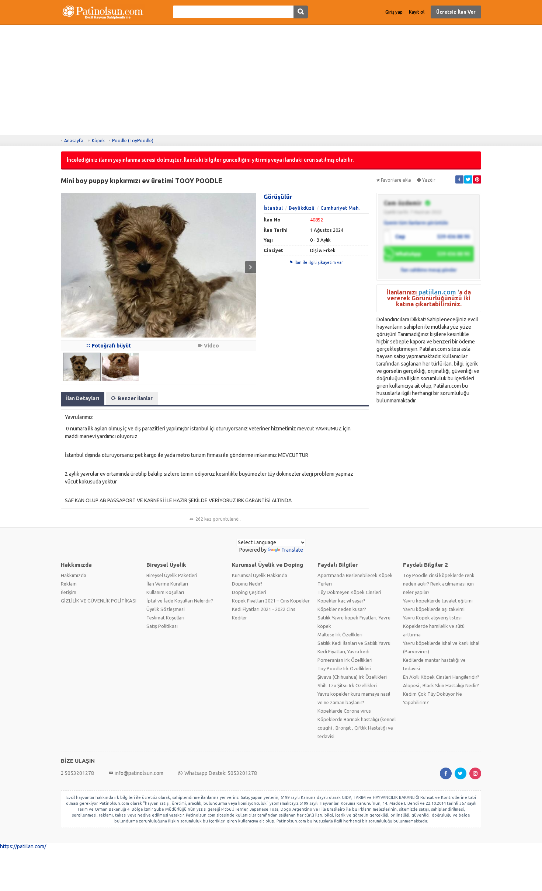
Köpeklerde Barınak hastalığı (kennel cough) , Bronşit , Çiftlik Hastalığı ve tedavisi (356, 728)
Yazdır (428, 180)
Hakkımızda (73, 575)
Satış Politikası (162, 626)
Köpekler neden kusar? (341, 609)
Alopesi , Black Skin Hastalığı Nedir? (441, 685)
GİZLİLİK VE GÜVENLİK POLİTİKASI (98, 600)
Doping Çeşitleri (249, 592)
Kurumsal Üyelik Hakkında (259, 575)
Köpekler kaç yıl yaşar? (341, 600)
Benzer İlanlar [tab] (135, 398)
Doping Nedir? (247, 583)
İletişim (68, 592)
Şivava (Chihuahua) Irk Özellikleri (352, 676)
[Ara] (300, 12)
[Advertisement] (271, 80)
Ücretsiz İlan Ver (456, 11)
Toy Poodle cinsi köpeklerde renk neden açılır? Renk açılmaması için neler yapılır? (439, 584)
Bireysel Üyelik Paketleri (171, 575)
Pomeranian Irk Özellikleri (344, 660)
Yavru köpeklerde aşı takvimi (434, 609)
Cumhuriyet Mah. (339, 207)
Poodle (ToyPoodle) (132, 140)
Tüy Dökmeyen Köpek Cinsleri (349, 592)
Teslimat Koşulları (165, 617)
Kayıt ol (416, 12)
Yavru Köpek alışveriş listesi (432, 617)
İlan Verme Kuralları (167, 583)
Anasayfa (73, 140)
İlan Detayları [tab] (82, 398)
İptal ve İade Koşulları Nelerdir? (179, 600)
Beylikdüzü (302, 207)
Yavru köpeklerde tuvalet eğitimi (438, 600)
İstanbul (273, 207)
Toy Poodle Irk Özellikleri (344, 668)
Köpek (98, 140)
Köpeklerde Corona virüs (344, 710)
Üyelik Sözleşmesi (165, 609)
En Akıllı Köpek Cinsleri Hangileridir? (441, 676)
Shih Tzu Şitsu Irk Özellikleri (347, 685)
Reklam (69, 583)
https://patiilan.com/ (23, 846)
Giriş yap (394, 12)
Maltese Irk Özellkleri (339, 634)
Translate (292, 550)
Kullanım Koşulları (165, 592)
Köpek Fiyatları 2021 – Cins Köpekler (271, 600)
